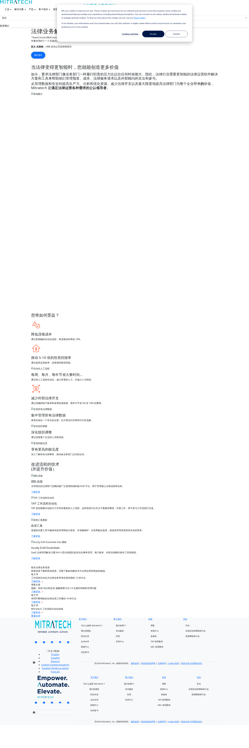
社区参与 (85, 652)
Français (55, 671)
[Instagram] (68, 643)
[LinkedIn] (36, 643)
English (55, 654)
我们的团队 (86, 630)
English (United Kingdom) (55, 664)
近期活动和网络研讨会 (195, 630)
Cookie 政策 (173, 663)
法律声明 (162, 663)
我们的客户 (121, 625)
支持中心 (120, 641)
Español (55, 658)
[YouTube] (60, 643)
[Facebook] (52, 643)
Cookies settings (130, 34)
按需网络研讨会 (192, 636)
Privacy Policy (139, 18)
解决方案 (19, 9)
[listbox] (53, 662)
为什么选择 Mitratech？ (92, 625)
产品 (31, 9)
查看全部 (35, 615)
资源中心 (155, 630)
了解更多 (35, 491)
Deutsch (55, 661)
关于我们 (83, 619)
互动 (187, 625)
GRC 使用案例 (157, 646)
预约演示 (38, 55)
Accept (153, 34)
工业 (7, 9)
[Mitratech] (16, 2)
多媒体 (154, 636)
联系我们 (4, 25)
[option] (55, 654)
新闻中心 (85, 646)
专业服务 (120, 630)
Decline (176, 34)
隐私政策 (135, 663)
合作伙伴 (85, 641)
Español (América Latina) (55, 668)
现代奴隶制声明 (148, 663)
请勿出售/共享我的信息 (191, 663)
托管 (118, 636)
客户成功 (43, 9)
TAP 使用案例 (157, 641)
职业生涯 (85, 636)
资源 (55, 9)
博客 (153, 625)
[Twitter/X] (44, 643)
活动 (185, 619)
